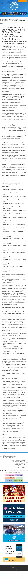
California (10, 19)
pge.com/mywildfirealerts (17, 411)
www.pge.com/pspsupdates (8, 282)
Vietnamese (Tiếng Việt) (18, 480)
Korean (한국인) (19, 477)
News (6, 19)
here (23, 373)
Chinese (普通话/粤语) (10, 475)
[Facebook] (12, 567)
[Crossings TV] (14, 5)
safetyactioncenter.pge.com (14, 423)
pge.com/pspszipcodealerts (8, 420)
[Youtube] (13, 567)
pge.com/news (12, 448)
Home (2, 19)
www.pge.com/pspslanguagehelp (9, 398)
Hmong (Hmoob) (19, 475)
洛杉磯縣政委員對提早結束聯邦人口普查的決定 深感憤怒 (10, 457)
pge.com (5, 448)
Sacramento (15, 19)
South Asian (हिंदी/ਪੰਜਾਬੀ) (10, 477)
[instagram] (15, 567)
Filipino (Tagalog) (9, 480)
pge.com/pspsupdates (19, 381)
